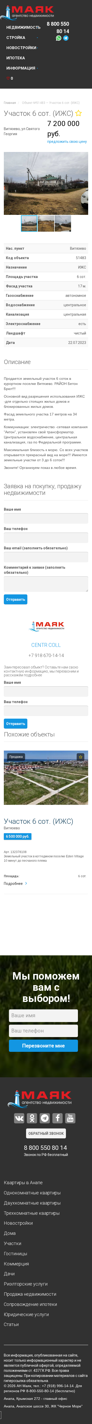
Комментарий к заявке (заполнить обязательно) (34, 570)
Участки (12, 1243)
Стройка (15, 37)
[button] (83, 156)
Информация (20, 68)
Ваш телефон (16, 529)
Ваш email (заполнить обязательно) (36, 548)
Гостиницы (15, 1253)
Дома (10, 1233)
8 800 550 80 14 (45, 1147)
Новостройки (21, 48)
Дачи (9, 1273)
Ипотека (15, 58)
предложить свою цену (67, 141)
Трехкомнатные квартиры (32, 1213)
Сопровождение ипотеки (30, 1304)
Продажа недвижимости (30, 1294)
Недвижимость (23, 27)
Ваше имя (12, 509)
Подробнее (13, 884)
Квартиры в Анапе (23, 1182)
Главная (10, 103)
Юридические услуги (26, 1314)
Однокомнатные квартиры (32, 1192)
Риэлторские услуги (26, 1284)
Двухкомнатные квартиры (32, 1203)
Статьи (11, 1324)
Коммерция (16, 1263)
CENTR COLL (46, 645)
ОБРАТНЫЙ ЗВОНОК (46, 1134)
